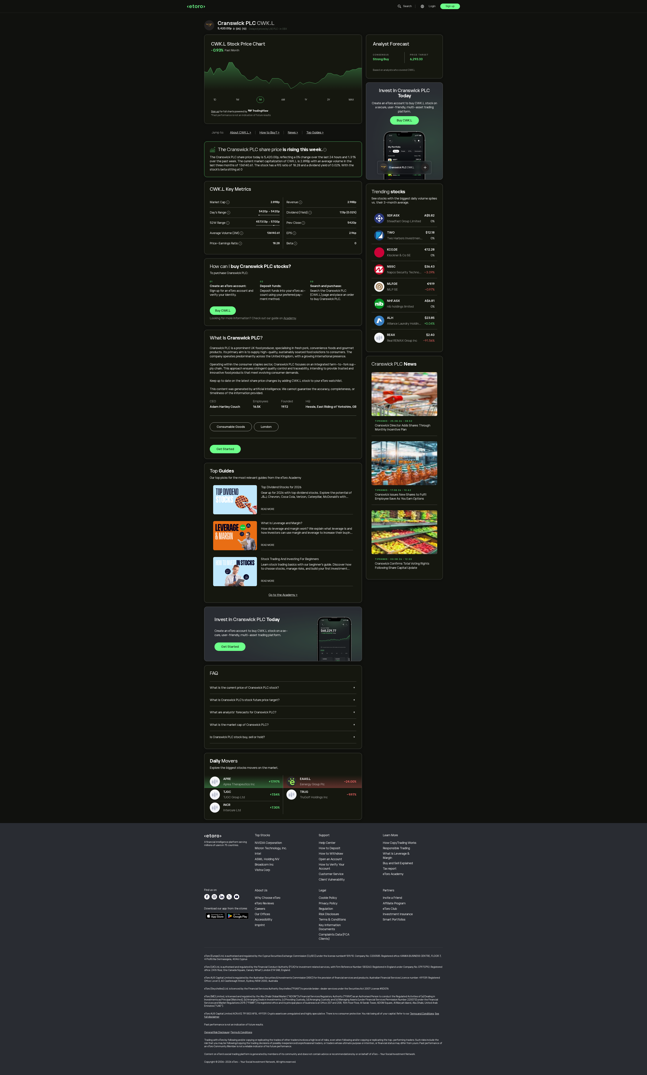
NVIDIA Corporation (268, 842)
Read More (267, 509)
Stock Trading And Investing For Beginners (290, 559)
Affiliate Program (394, 903)
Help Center (327, 842)
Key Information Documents (330, 927)
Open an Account (330, 859)
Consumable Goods (231, 426)
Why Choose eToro (267, 897)
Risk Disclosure (329, 914)
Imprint (260, 925)
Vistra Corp (262, 870)
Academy (289, 318)
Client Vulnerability (332, 879)
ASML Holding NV (267, 859)
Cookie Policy (328, 897)
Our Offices (262, 914)
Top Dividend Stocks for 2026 (281, 487)
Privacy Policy (328, 903)
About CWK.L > (240, 132)
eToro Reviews (264, 903)
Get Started (225, 449)
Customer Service (331, 874)
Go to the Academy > (283, 595)
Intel (258, 853)
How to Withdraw (331, 853)
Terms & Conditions (332, 919)
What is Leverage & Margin (396, 855)
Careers (260, 908)
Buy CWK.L (404, 120)
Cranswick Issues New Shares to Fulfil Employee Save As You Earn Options (400, 496)
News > (293, 132)
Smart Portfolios (394, 919)
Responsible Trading (396, 848)
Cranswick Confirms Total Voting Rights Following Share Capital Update (402, 565)
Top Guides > (315, 132)
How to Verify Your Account (331, 866)
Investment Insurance (398, 914)
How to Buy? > (269, 132)
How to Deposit (329, 848)
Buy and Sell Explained (398, 863)
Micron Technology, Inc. (271, 848)
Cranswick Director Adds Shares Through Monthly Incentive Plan (402, 427)
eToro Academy (393, 874)
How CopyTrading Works (399, 842)
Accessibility (263, 919)
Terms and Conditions (422, 1013)
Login (432, 6)
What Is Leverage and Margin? (281, 523)
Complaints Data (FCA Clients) (334, 936)
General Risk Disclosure (216, 1032)
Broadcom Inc (264, 864)
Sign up (450, 6)
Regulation (326, 908)
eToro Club (390, 908)
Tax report (389, 868)
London (266, 426)
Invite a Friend (392, 897)
